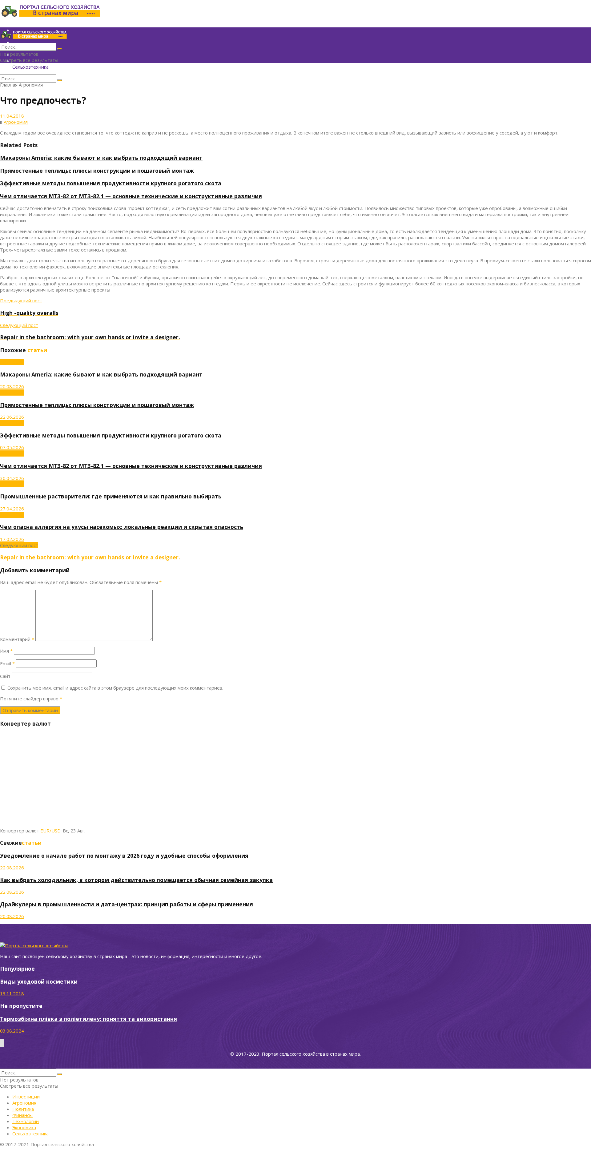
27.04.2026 (12, 509)
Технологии (25, 1121)
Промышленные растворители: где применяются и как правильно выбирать (110, 496)
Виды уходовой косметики (39, 981)
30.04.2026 (12, 478)
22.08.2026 (12, 867)
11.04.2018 (12, 116)
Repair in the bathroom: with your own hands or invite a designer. (90, 557)
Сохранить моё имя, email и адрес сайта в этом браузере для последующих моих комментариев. (115, 688)
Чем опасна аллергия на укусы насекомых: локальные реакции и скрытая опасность (121, 526)
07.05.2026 (12, 447)
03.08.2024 (12, 1031)
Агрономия (31, 85)
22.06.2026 (12, 417)
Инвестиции (26, 1097)
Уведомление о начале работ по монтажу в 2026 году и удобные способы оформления (124, 855)
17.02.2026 (12, 539)
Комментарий (17, 639)
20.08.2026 (12, 386)
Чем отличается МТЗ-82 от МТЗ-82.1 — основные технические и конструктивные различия (131, 196)
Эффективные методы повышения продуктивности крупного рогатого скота (110, 183)
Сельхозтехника (30, 67)
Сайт (5, 676)
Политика (23, 1109)
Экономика (24, 1127)
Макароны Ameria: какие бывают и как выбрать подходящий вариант (101, 157)
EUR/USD (50, 831)
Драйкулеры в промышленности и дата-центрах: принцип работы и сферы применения (126, 904)
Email (7, 663)
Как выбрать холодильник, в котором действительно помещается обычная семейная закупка (136, 880)
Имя (6, 651)
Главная (9, 85)
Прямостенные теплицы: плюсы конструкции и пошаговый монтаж (97, 170)
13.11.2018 (12, 993)
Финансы (22, 1115)
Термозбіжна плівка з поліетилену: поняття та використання (88, 1018)
